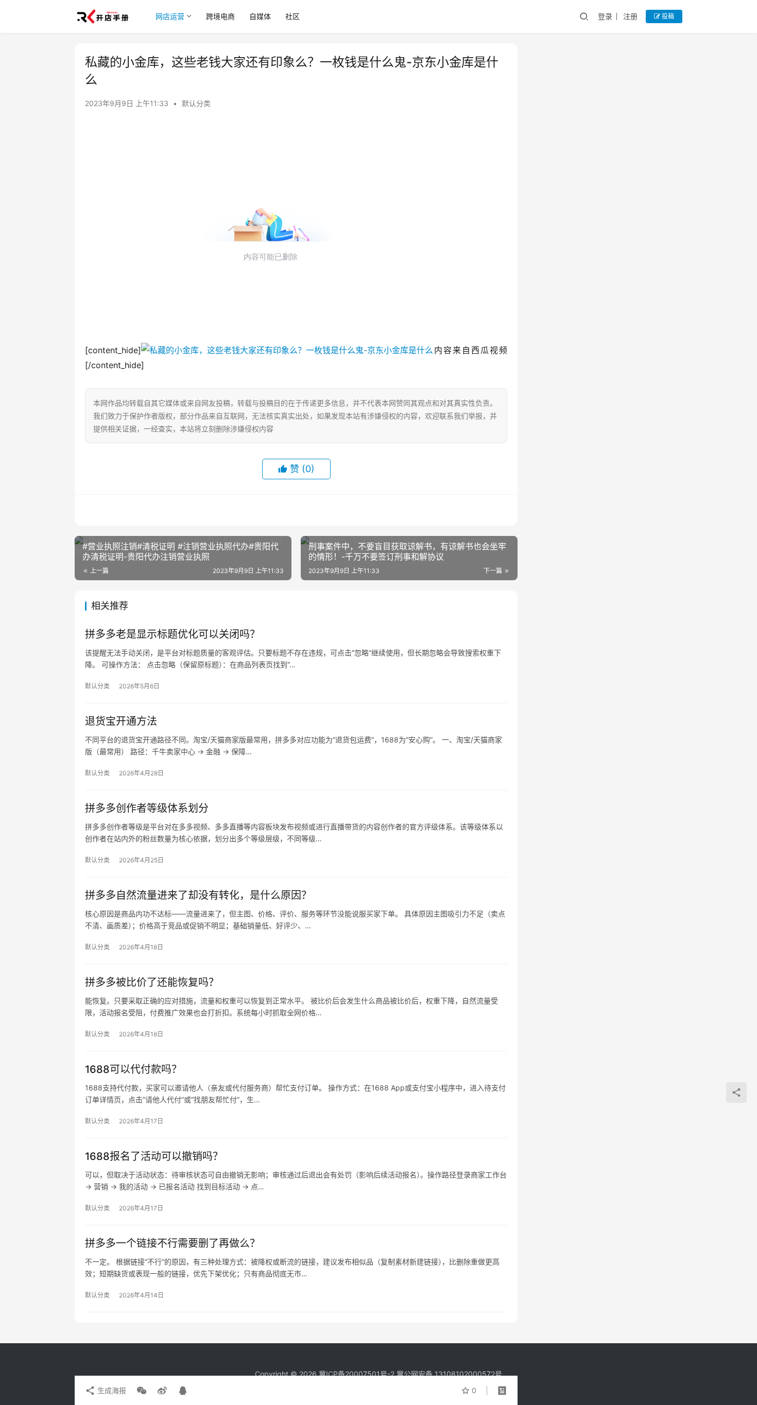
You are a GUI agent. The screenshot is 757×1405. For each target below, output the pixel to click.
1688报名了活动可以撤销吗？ (154, 1156)
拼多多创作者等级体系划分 (147, 808)
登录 (605, 16)
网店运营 (170, 16)
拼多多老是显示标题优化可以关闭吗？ (172, 634)
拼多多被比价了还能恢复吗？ (152, 982)
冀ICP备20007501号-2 (356, 1373)
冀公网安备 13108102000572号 (449, 1373)
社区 (292, 16)
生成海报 (110, 1390)
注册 (630, 16)
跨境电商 (220, 16)
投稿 (667, 16)
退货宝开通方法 (121, 721)
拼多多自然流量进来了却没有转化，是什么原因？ (198, 895)
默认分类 (196, 103)
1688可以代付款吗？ (133, 1069)
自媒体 (260, 16)
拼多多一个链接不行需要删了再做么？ (172, 1243)
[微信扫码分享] (141, 1390)
